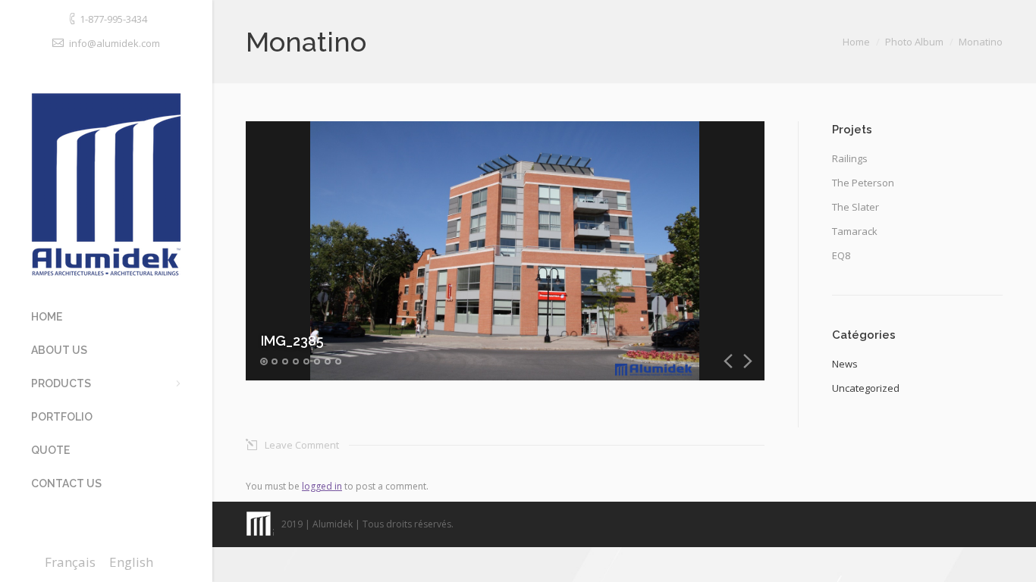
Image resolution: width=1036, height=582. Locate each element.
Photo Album (914, 41)
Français (70, 562)
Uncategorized (865, 388)
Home (856, 41)
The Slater (855, 207)
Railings (850, 158)
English (131, 562)
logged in (322, 486)
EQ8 (841, 255)
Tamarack (854, 231)
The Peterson (863, 182)
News (845, 364)
